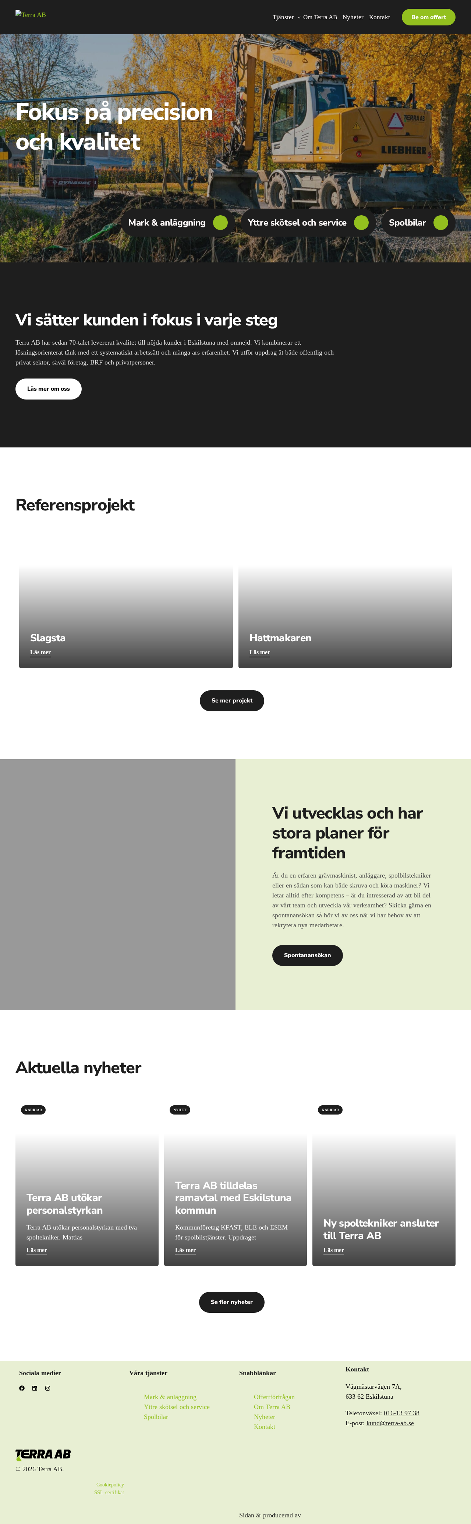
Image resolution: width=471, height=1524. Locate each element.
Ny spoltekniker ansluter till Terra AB (381, 1229)
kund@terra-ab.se (390, 1423)
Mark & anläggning (167, 223)
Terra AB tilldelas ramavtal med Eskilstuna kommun (233, 1198)
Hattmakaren (280, 638)
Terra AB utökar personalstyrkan (64, 1204)
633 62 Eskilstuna (369, 1396)
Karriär (33, 1110)
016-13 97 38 (401, 1413)
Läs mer (40, 652)
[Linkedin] (37, 1390)
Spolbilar (407, 223)
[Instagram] (50, 1390)
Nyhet (180, 1110)
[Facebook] (24, 1390)
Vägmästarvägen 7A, (374, 1386)
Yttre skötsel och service (297, 223)
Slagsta (47, 638)
